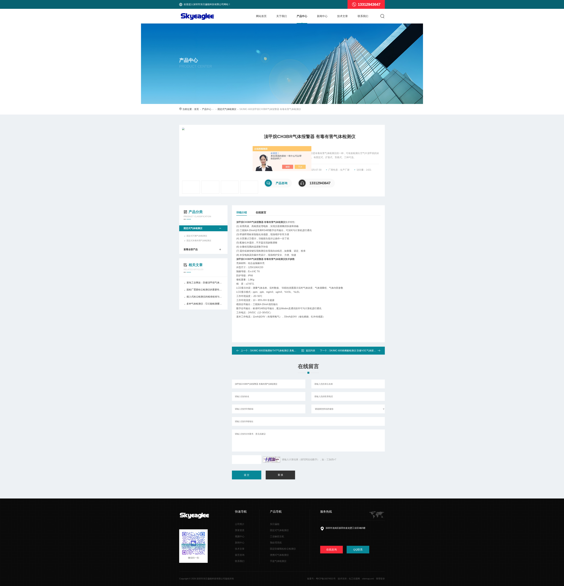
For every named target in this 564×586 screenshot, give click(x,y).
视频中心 (239, 536)
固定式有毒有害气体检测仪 (199, 240)
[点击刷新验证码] (271, 460)
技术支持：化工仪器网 (349, 578)
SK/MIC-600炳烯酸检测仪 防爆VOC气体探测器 (353, 350)
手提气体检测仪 (278, 561)
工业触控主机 (277, 536)
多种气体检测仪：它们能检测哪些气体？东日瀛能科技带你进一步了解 (205, 303)
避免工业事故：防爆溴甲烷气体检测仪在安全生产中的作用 (205, 282)
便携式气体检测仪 (279, 555)
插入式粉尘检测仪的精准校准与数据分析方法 (205, 296)
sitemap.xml (368, 578)
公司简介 (239, 524)
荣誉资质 (239, 530)
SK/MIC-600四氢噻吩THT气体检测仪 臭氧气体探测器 (278, 350)
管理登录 (380, 578)
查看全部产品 (191, 249)
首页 (196, 109)
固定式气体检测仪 (227, 109)
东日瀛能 (274, 524)
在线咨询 (331, 549)
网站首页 (261, 16)
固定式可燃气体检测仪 (197, 236)
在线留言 (261, 212)
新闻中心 (322, 16)
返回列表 (310, 350)
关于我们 (281, 16)
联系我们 (363, 16)
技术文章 (342, 16)
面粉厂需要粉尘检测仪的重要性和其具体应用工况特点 (205, 289)
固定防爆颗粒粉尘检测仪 (283, 549)
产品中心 (302, 16)
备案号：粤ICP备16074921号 (321, 578)
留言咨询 (239, 555)
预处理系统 (276, 542)
